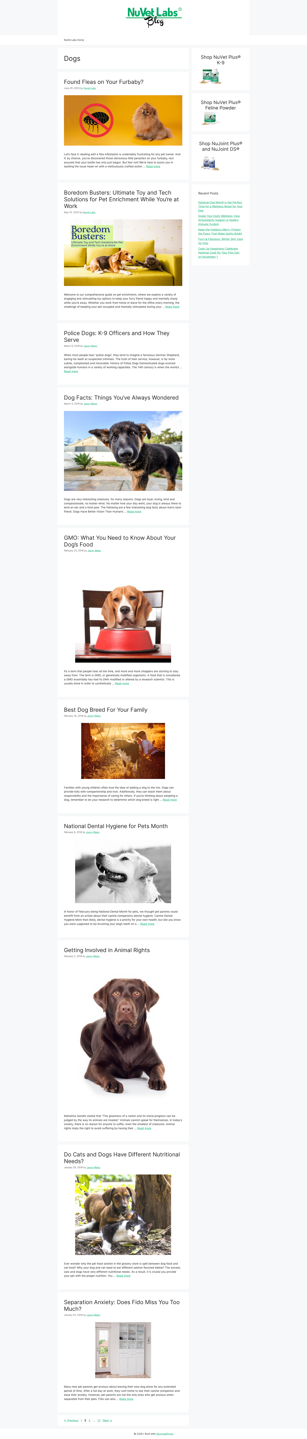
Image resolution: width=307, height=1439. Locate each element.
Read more (153, 166)
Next (107, 1420)
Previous (71, 1420)
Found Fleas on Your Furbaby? (104, 81)
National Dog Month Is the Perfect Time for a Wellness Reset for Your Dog (220, 206)
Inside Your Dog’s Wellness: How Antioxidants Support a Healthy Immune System (219, 220)
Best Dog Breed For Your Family (105, 709)
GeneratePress (164, 1433)
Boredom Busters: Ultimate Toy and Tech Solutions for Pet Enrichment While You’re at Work (121, 199)
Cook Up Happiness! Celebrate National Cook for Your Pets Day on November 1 (219, 252)
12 (99, 1420)
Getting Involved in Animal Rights (107, 950)
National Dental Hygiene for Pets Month (116, 826)
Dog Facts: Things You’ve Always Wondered (121, 397)
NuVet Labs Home (74, 39)
